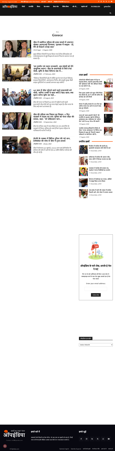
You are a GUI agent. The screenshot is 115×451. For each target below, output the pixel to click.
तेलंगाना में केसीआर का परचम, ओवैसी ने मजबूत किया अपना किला (100, 180)
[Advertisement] (96, 318)
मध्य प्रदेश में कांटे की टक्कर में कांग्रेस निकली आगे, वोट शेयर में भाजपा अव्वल (100, 191)
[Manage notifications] (5, 446)
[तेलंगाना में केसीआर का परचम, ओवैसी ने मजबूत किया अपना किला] (83, 182)
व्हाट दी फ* (5, 153)
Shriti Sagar (37, 50)
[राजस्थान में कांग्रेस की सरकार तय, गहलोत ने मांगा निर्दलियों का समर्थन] (83, 171)
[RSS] (104, 1)
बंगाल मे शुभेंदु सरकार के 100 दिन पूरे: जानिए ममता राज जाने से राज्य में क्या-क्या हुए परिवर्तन (90, 106)
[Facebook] (98, 1)
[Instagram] (101, 1)
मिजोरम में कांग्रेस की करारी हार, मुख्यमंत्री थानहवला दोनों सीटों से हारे (99, 147)
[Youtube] (111, 1)
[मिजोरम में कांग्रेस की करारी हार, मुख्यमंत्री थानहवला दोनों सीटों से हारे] (83, 149)
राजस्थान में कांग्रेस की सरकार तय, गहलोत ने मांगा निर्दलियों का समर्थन (99, 169)
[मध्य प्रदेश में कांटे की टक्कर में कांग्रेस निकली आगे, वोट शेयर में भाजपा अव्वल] (83, 193)
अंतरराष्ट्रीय (5, 56)
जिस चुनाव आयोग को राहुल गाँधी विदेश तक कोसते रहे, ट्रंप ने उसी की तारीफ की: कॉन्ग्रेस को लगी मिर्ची (91, 95)
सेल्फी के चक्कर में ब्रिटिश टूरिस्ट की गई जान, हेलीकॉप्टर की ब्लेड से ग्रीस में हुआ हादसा (51, 140)
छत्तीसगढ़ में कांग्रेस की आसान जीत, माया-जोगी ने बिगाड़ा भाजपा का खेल (100, 158)
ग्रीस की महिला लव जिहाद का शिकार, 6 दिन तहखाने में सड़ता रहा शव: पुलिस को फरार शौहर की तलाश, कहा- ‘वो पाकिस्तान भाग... (53, 117)
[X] (106, 1)
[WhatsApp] (109, 1)
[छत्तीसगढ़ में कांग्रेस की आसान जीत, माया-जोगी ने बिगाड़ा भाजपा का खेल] (83, 160)
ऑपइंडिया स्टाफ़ (37, 74)
